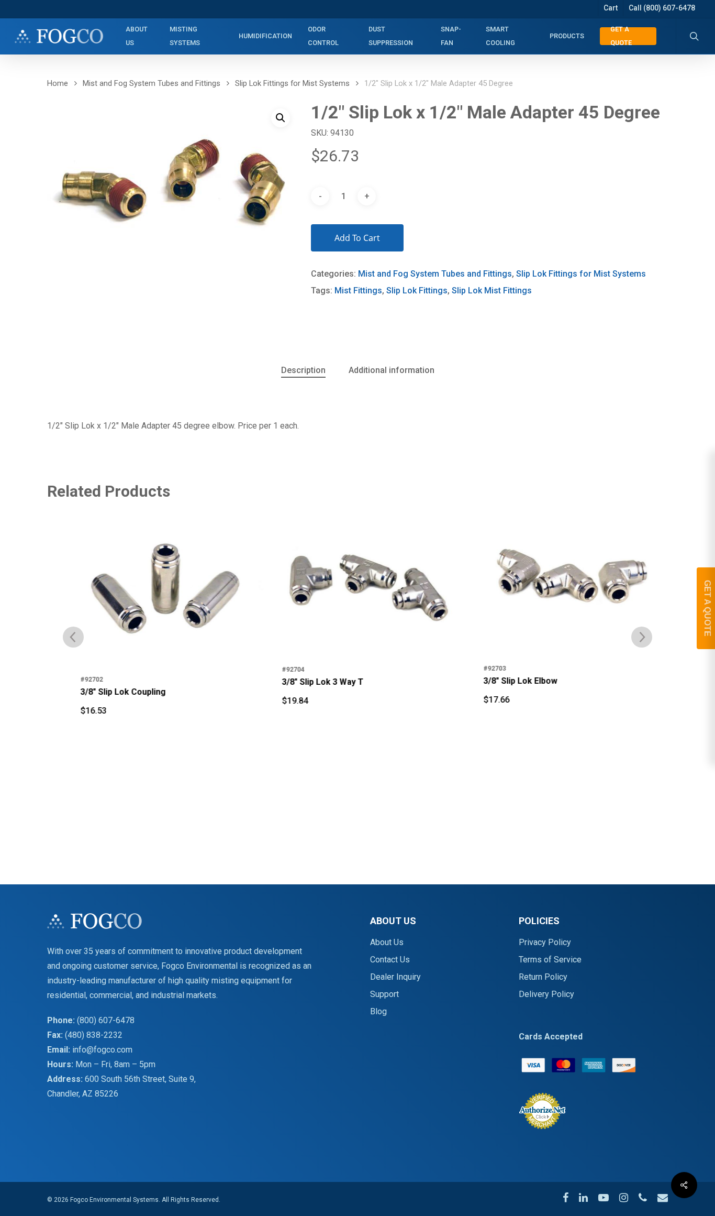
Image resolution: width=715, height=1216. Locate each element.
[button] (280, 117)
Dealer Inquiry (395, 977)
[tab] (303, 370)
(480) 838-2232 (93, 1035)
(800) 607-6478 (106, 1020)
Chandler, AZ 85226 (82, 1094)
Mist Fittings (358, 290)
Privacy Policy (545, 942)
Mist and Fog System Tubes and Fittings (151, 83)
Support (384, 994)
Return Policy (543, 977)
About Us (387, 942)
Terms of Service (550, 960)
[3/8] (156, 587)
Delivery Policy (546, 994)
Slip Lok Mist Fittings (492, 290)
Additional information (391, 370)
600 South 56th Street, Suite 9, (140, 1079)
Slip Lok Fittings (417, 290)
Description (303, 370)
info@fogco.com (102, 1050)
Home (57, 83)
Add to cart (357, 238)
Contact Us (390, 960)
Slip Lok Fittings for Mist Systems (292, 83)
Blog (378, 1011)
